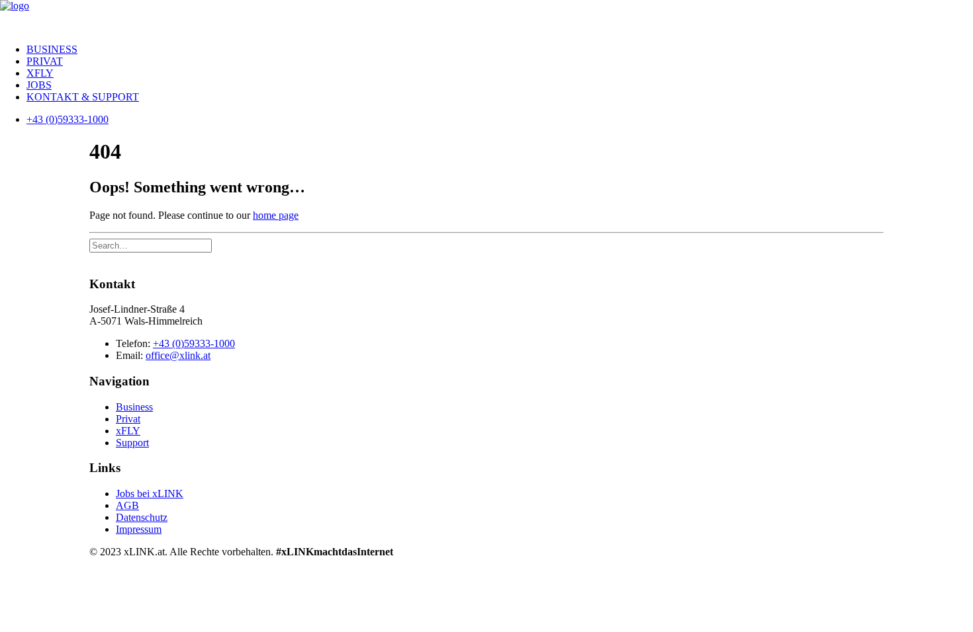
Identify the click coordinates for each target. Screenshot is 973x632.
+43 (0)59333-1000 (194, 343)
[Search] (150, 245)
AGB (127, 505)
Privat (44, 61)
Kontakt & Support (82, 96)
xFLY (40, 73)
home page (276, 215)
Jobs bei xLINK (149, 493)
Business (51, 49)
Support (132, 442)
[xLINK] (486, 16)
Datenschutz (141, 517)
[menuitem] (499, 50)
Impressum (139, 529)
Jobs (39, 85)
